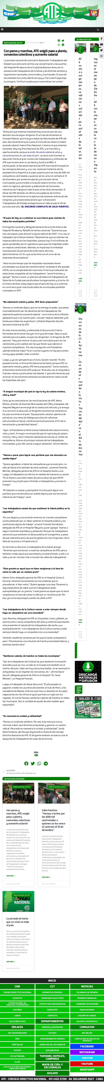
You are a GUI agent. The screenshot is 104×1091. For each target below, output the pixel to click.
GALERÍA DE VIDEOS (87, 1015)
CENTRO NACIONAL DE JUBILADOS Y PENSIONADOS (17, 1004)
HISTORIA (17, 1009)
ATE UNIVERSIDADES (17, 1033)
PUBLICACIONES (87, 1009)
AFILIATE (52, 1073)
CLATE (17, 1062)
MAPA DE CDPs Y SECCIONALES (52, 1066)
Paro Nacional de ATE (13, 43)
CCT (52, 986)
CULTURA (52, 1033)
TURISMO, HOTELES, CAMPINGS (52, 1057)
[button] (2, 29)
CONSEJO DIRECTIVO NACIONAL (17, 992)
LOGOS (17, 1015)
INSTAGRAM (87, 1052)
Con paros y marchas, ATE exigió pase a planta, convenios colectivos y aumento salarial (35, 52)
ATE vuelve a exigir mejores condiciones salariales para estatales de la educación (80, 108)
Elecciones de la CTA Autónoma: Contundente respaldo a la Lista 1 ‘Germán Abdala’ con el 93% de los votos (80, 386)
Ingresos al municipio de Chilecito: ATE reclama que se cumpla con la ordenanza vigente (96, 115)
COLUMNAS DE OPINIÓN (87, 992)
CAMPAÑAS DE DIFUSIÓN (87, 1004)
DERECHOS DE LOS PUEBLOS (52, 1044)
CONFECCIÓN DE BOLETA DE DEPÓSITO (87, 1039)
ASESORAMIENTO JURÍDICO (52, 1038)
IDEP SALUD (17, 1044)
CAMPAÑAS (77, 651)
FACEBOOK (87, 1046)
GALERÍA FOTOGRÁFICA (87, 1021)
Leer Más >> (10, 876)
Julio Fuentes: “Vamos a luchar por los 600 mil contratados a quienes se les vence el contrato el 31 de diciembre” (53, 820)
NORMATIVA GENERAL (52, 992)
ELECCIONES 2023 (17, 1021)
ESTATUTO (17, 998)
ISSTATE (17, 1050)
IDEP (17, 1038)
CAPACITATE (52, 1009)
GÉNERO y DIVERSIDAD (52, 1027)
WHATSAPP (87, 1069)
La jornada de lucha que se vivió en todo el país (17, 921)
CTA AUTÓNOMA (17, 1056)
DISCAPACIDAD (52, 1050)
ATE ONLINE (87, 1033)
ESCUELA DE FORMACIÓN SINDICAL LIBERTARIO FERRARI (17, 1067)
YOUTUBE (87, 1064)
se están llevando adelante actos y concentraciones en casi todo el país (32, 153)
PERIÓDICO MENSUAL (87, 998)
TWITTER (87, 1058)
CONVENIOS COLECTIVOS (52, 998)
